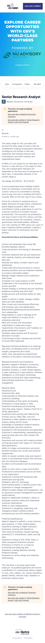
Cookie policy (28, 638)
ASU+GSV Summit (33, 6)
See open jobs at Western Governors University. (22, 115)
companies (17, 84)
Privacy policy (17, 638)
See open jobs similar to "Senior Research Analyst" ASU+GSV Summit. (23, 121)
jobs (7, 84)
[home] (12, 6)
